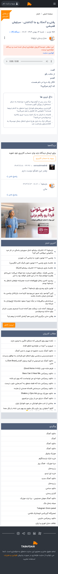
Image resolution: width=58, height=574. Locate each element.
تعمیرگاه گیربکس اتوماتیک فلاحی (42, 513)
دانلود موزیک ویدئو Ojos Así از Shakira (37, 393)
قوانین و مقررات (10, 555)
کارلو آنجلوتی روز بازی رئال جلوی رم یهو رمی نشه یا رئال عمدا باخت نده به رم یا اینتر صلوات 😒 (28, 409)
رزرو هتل (52, 468)
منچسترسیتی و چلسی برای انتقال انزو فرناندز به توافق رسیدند (27, 356)
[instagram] (18, 533)
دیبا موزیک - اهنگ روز (47, 463)
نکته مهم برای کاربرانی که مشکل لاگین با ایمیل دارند (32, 341)
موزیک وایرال (50, 453)
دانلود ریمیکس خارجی (47, 518)
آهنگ (53, 438)
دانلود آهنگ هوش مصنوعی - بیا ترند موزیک (38, 498)
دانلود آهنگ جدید (49, 478)
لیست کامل (9, 325)
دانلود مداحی (51, 488)
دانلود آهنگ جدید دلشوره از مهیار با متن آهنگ (34, 351)
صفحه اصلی (48, 14)
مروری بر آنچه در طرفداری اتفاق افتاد (38, 346)
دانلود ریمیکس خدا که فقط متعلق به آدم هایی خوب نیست (29, 383)
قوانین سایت (48, 53)
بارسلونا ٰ (43, 184)
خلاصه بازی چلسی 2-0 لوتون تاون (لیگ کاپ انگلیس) (31, 263)
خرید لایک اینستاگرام (47, 458)
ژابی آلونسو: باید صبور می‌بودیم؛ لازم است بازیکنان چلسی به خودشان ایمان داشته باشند (28, 294)
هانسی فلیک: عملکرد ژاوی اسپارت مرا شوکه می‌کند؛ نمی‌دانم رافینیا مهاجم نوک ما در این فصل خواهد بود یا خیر (28, 274)
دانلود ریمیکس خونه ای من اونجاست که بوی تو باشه (31, 378)
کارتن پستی (51, 493)
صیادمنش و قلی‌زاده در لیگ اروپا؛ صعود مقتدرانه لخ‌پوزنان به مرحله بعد (28, 302)
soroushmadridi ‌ (40, 165)
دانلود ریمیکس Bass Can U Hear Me (38, 373)
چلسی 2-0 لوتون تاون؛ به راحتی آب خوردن (35, 258)
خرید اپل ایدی (50, 473)
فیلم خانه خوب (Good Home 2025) (38, 368)
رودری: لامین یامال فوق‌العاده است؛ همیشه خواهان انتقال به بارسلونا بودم (28, 282)
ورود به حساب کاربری (45, 158)
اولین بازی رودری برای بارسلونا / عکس (37, 288)
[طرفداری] (32, 4)
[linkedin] (34, 533)
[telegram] (23, 533)
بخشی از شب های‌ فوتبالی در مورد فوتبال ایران (34, 403)
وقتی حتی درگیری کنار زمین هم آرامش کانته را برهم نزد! (30, 316)
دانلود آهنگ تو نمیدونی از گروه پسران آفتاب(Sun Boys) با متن (29, 362)
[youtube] (29, 533)
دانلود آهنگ (51, 433)
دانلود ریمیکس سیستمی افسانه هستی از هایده (33, 388)
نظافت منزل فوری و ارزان (46, 523)
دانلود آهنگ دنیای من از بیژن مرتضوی (37, 398)
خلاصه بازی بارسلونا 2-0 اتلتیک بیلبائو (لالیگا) (34, 268)
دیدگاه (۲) (15, 32)
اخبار (38, 14)
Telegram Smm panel (46, 508)
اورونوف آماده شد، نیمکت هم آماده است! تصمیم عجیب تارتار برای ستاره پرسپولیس (27, 310)
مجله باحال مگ (49, 503)
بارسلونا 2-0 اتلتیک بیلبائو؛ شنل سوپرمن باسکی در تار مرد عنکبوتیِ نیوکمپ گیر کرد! (29, 251)
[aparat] (39, 533)
